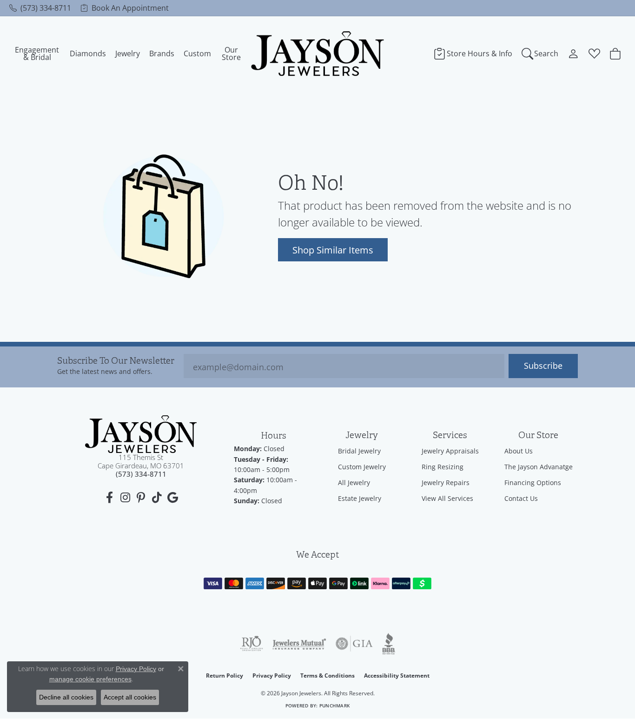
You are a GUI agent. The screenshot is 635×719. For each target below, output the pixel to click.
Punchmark (334, 706)
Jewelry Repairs (446, 482)
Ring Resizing (442, 466)
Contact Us (521, 498)
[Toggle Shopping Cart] (615, 53)
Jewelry (127, 53)
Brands (161, 53)
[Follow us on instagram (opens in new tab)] (125, 497)
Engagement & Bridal (37, 53)
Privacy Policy (271, 675)
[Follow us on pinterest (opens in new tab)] (140, 497)
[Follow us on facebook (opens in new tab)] (109, 497)
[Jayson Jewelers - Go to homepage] (141, 434)
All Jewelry (354, 482)
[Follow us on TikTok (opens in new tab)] (156, 497)
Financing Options (532, 482)
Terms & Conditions (327, 675)
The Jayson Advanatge (538, 466)
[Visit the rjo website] (251, 643)
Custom (197, 53)
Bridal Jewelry (359, 450)
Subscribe (543, 366)
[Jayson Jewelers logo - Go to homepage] (317, 53)
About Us (518, 450)
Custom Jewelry (362, 466)
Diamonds (88, 53)
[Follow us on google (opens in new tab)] (172, 497)
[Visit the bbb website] (388, 643)
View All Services (447, 498)
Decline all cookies (66, 697)
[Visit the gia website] (354, 643)
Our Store (231, 53)
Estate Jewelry (359, 498)
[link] (40, 8)
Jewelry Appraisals (450, 450)
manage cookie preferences (90, 679)
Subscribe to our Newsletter (115, 361)
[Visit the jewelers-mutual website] (299, 643)
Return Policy (224, 675)
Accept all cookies (130, 697)
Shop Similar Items (332, 249)
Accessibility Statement (397, 675)
